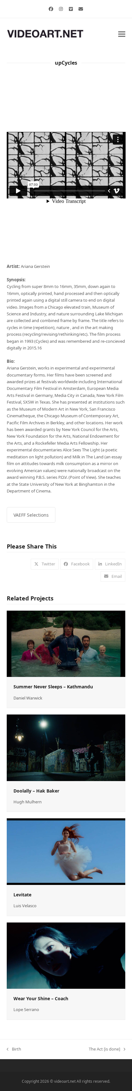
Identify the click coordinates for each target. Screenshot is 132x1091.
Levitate (22, 895)
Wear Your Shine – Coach (40, 998)
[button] (121, 34)
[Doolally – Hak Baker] (66, 747)
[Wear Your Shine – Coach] (66, 955)
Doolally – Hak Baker (36, 791)
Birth (14, 1049)
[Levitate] (66, 851)
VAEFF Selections (31, 515)
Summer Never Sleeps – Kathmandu (53, 687)
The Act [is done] (104, 1049)
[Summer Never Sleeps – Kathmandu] (66, 643)
